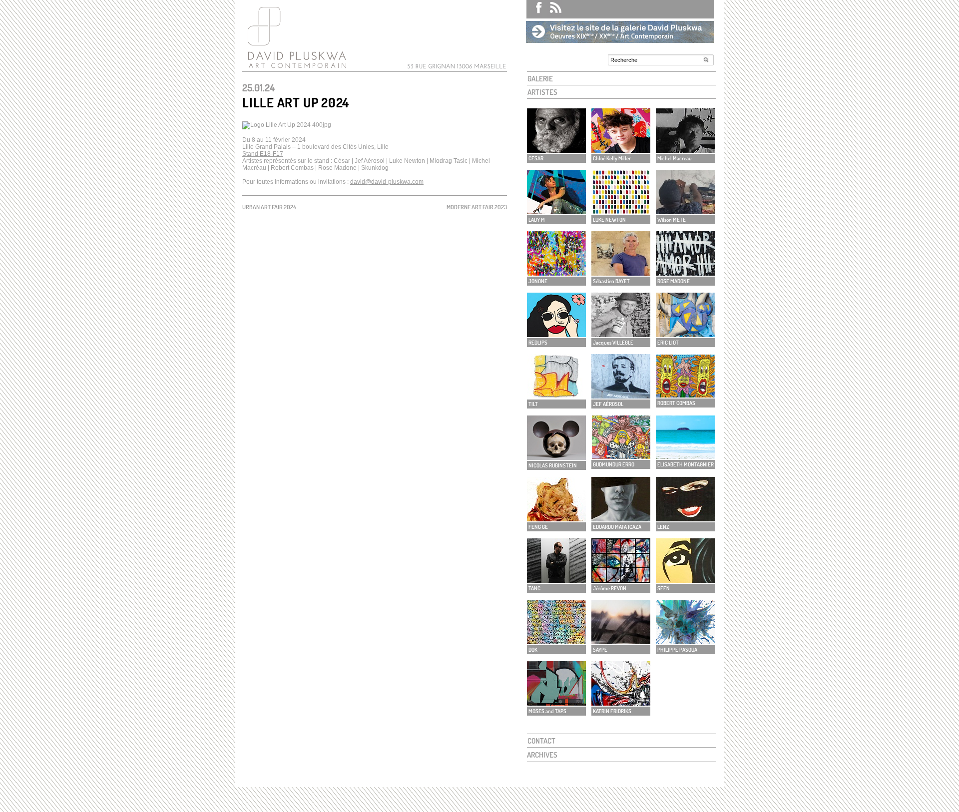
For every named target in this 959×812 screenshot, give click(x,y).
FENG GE (538, 526)
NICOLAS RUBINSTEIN (552, 465)
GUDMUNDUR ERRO (613, 464)
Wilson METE (671, 219)
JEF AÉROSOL (608, 404)
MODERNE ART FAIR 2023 (477, 207)
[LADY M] (556, 211)
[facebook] (534, 9)
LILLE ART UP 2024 (295, 102)
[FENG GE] (556, 518)
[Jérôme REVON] (620, 580)
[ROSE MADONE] (685, 273)
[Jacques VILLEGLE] (620, 334)
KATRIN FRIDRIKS (612, 711)
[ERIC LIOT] (685, 334)
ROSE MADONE (673, 281)
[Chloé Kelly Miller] (620, 150)
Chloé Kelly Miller (612, 158)
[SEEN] (685, 580)
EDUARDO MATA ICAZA (617, 526)
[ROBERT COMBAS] (685, 395)
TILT (533, 404)
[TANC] (556, 580)
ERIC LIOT (668, 342)
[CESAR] (556, 150)
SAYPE (600, 649)
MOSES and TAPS (547, 711)
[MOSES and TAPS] (556, 703)
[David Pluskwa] (294, 68)
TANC (534, 588)
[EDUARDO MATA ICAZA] (620, 518)
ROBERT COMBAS (676, 403)
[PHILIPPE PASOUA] (685, 641)
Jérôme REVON (609, 588)
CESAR (535, 158)
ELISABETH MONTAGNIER (685, 464)
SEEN (663, 588)
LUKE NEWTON (609, 219)
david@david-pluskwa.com (387, 181)
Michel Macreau (674, 158)
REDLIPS (537, 342)
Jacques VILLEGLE (613, 342)
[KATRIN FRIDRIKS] (620, 703)
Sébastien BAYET (611, 281)
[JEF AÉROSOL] (620, 396)
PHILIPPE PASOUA (677, 649)
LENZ (663, 526)
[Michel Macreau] (685, 150)
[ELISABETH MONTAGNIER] (685, 456)
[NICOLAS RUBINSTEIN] (556, 457)
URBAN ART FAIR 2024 (269, 207)
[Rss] (552, 9)
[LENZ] (685, 518)
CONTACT (541, 741)
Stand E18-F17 (262, 153)
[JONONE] (556, 273)
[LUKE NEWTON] (620, 211)
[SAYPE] (620, 641)
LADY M (536, 219)
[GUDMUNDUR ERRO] (620, 456)
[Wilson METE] (685, 211)
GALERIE (540, 78)
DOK (532, 649)
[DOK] (556, 641)
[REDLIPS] (556, 334)
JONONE (537, 281)
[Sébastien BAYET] (620, 273)
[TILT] (556, 396)
